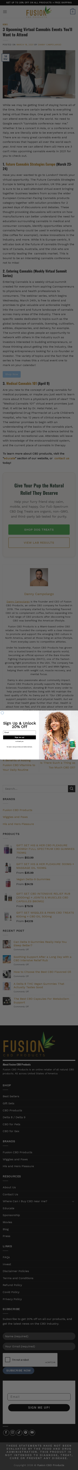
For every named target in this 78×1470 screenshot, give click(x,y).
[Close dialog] (2, 712)
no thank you (19, 741)
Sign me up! (19, 737)
